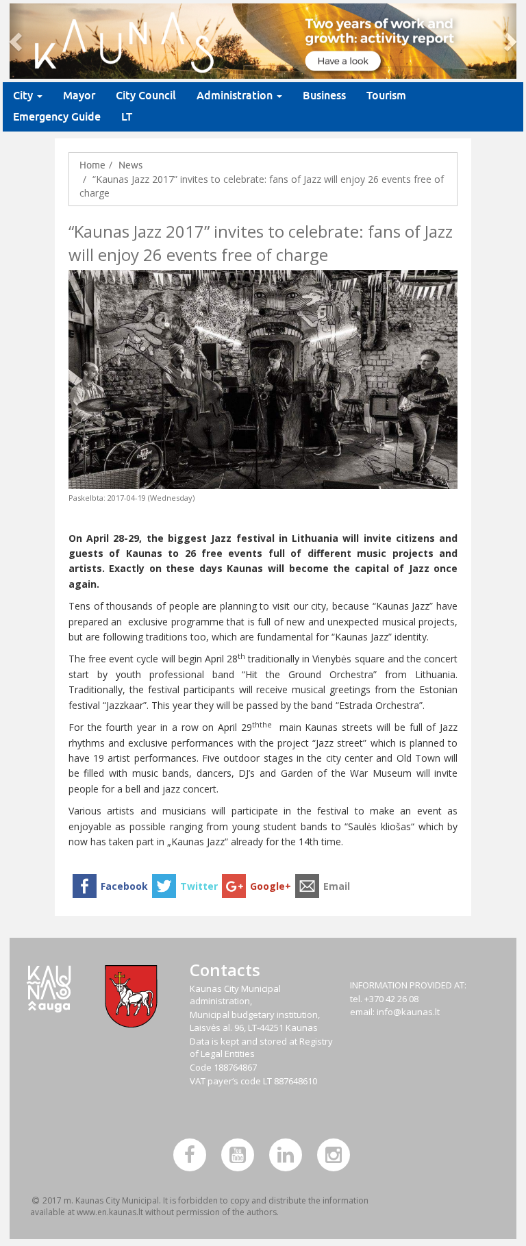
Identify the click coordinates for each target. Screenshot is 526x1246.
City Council (146, 95)
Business (324, 95)
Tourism (386, 95)
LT (126, 117)
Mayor (79, 95)
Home (92, 165)
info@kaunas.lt (408, 1012)
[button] (17, 41)
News (130, 165)
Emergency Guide (57, 117)
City (24, 95)
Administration (236, 95)
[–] (263, 41)
